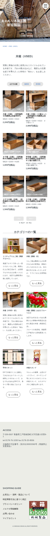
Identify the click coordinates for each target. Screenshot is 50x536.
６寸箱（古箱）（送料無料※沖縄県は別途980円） (13, 158)
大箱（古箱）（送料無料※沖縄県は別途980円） (13, 115)
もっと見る (13, 286)
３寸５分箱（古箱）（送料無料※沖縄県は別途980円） (13, 201)
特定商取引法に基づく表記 (14, 499)
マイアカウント (9, 518)
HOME (5, 46)
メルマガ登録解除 (10, 509)
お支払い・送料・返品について (16, 494)
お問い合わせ (8, 513)
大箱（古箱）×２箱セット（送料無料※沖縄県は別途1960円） (36, 116)
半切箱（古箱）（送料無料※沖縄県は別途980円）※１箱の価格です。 (36, 158)
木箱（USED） (13, 46)
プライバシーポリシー (12, 504)
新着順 (38, 84)
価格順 (26, 84)
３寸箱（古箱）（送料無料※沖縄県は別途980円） (36, 200)
